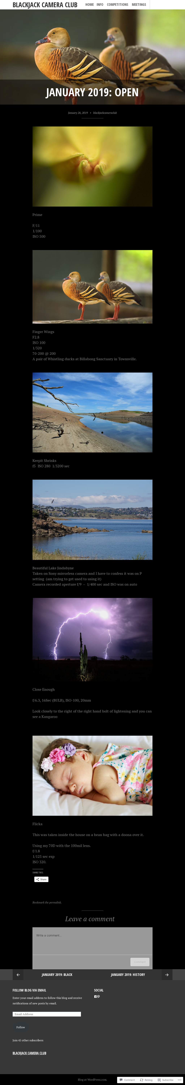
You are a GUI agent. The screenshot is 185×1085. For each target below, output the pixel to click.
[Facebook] (95, 996)
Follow (20, 1027)
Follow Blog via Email (29, 990)
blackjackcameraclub (105, 113)
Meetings (139, 4)
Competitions (117, 4)
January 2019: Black (57, 974)
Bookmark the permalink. (47, 902)
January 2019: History (128, 974)
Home (89, 4)
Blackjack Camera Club (45, 4)
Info (99, 4)
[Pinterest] (98, 996)
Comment (140, 961)
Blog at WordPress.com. (92, 1079)
